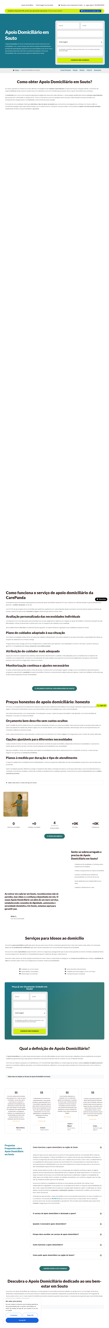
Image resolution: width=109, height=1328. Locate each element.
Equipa (75, 70)
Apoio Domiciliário (27, 5)
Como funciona (65, 70)
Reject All (30, 1315)
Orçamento (97, 70)
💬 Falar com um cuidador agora (90, 11)
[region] (22, 1311)
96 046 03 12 (56, 1198)
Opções (82, 70)
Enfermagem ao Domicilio (44, 5)
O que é (89, 70)
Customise (13, 1315)
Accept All (22, 1320)
